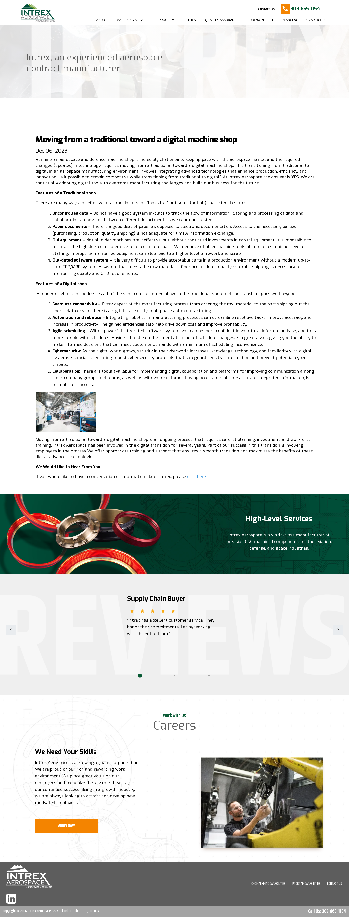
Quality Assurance (221, 20)
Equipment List (261, 20)
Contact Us (266, 9)
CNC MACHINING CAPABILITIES (268, 884)
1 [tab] (140, 676)
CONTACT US (334, 884)
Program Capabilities (177, 20)
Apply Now (66, 826)
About (101, 20)
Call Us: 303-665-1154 (327, 911)
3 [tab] (209, 676)
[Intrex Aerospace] (36, 12)
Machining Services (132, 20)
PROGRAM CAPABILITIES (306, 884)
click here (196, 476)
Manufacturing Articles (304, 20)
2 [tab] (174, 676)
